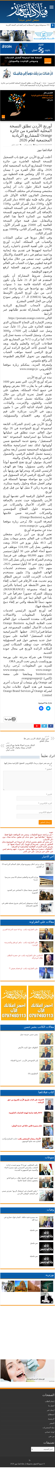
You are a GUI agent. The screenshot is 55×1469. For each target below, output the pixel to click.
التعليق (48, 769)
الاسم (49, 794)
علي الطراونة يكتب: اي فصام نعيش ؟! (23, 968)
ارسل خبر (50, 1410)
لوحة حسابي (49, 1432)
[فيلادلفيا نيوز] (27, 11)
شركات (26, 144)
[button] (27, 105)
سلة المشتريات (48, 1427)
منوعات (49, 1157)
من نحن (51, 1436)
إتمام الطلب (49, 1401)
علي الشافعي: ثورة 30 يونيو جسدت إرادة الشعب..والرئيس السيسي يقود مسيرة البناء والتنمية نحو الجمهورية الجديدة (21, 1167)
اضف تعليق (15, 144)
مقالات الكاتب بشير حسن (39, 1026)
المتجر (52, 1423)
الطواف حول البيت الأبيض (28, 1047)
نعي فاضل (34, 1243)
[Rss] (30, 1460)
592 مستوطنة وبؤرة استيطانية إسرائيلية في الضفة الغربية (28, 25)
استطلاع (51, 1414)
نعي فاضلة (34, 1230)
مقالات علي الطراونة (41, 921)
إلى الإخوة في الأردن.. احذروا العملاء (24, 1060)
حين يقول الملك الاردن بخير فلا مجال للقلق (36, 739)
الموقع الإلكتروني (45, 812)
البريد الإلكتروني (45, 803)
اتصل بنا (51, 1406)
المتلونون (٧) (33, 1073)
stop (44, 83)
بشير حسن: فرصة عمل (29, 1034)
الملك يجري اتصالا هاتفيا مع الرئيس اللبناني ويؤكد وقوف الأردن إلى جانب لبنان (20, 746)
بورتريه (50, 1274)
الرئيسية (51, 83)
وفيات (50, 1209)
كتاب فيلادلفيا (46, 1092)
